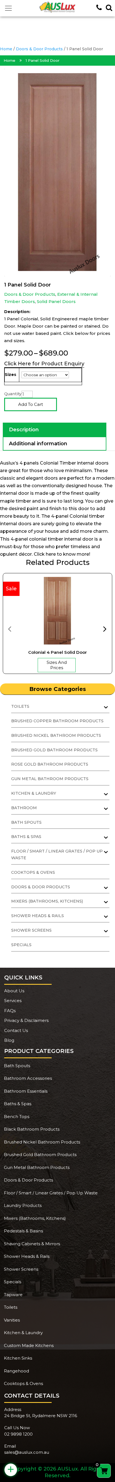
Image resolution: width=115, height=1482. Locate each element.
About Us (14, 990)
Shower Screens (21, 1269)
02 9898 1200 (18, 1434)
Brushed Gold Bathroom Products (54, 749)
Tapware (13, 1294)
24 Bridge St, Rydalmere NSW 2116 (40, 1415)
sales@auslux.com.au (26, 1452)
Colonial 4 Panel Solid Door (57, 652)
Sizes (10, 374)
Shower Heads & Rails (26, 1256)
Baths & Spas (17, 1103)
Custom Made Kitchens (29, 1345)
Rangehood (16, 1371)
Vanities (12, 1320)
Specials (21, 944)
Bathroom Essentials (25, 1091)
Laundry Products (23, 1205)
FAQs (10, 1010)
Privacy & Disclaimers (26, 1020)
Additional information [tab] (38, 444)
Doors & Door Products (39, 48)
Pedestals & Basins (23, 1231)
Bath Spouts (26, 822)
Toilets (10, 1307)
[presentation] (9, 628)
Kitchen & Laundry (23, 1332)
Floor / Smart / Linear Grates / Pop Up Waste (51, 1192)
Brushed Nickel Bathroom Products (56, 735)
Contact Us (16, 1030)
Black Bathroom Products (31, 1129)
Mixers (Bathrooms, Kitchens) (35, 1218)
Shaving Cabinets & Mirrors (32, 1243)
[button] (8, 8)
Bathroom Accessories (28, 1078)
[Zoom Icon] (57, 172)
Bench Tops (16, 1116)
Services (12, 1000)
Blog (9, 1040)
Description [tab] (24, 430)
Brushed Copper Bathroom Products (57, 720)
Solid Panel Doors (56, 301)
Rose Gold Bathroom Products (49, 764)
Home (6, 48)
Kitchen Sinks (18, 1358)
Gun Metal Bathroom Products (49, 778)
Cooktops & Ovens (33, 872)
